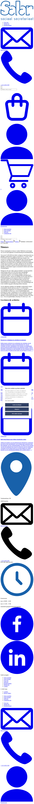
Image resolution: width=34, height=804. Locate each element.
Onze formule (7, 230)
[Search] (1, 89)
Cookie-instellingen (16, 404)
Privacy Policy (7, 693)
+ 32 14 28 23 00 (5, 85)
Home (2, 241)
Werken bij (6, 24)
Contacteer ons (7, 233)
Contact (6, 686)
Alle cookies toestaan (17, 413)
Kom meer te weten (9, 400)
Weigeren (17, 409)
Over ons (6, 22)
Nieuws (17, 241)
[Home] (17, 19)
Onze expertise (7, 229)
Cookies (6, 691)
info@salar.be (4, 525)
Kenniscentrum (7, 25)
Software (6, 232)
